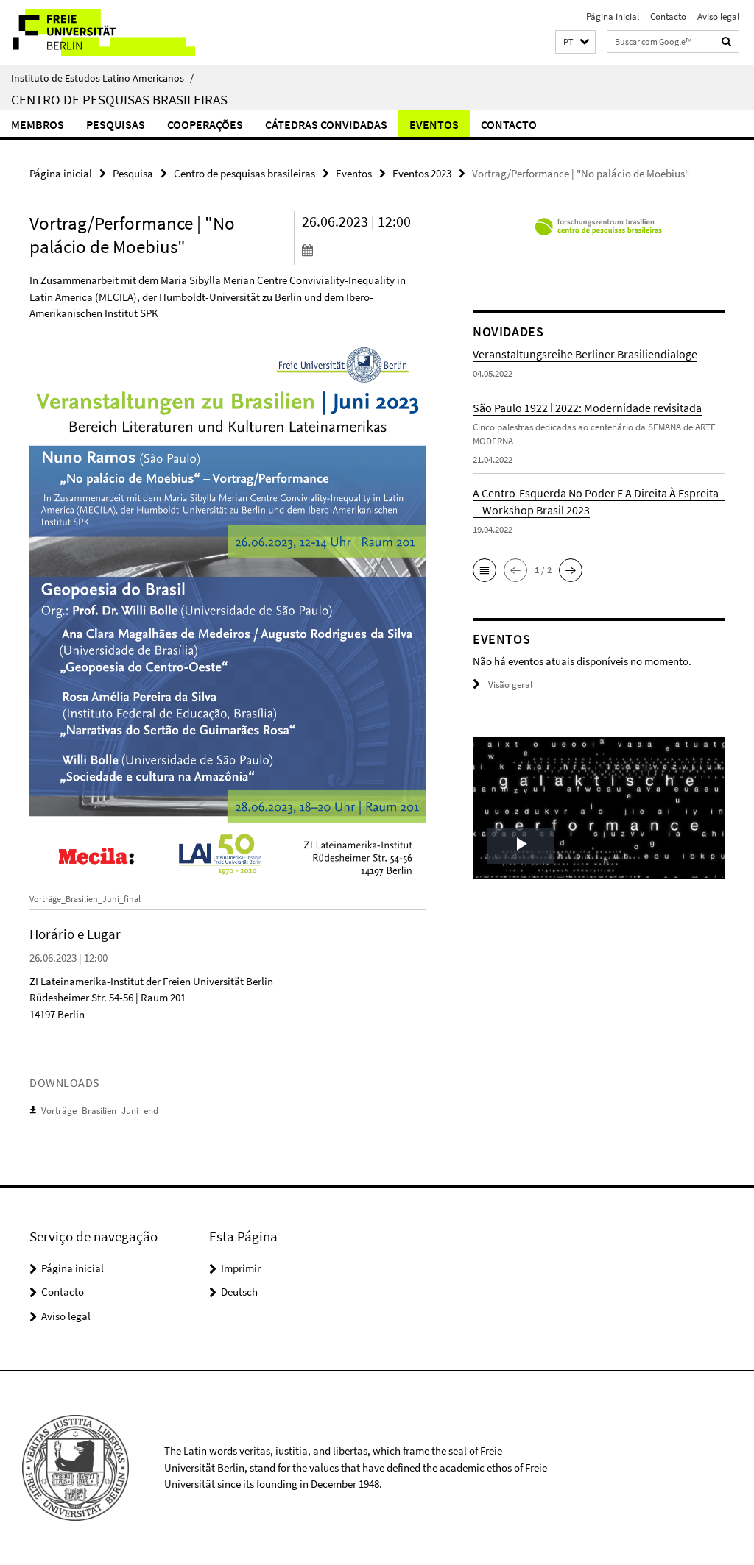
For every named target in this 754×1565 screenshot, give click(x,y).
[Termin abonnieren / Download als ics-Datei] (364, 249)
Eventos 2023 (421, 173)
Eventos (434, 124)
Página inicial (612, 16)
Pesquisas (115, 124)
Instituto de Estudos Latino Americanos (102, 78)
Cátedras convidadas (326, 124)
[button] (575, 42)
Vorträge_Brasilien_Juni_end (99, 1110)
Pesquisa (133, 173)
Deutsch (239, 1292)
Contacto (668, 16)
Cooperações (205, 124)
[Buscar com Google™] (727, 42)
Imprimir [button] (241, 1268)
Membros (37, 124)
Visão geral (510, 684)
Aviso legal (718, 16)
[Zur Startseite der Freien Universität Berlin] (97, 32)
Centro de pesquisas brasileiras (119, 99)
